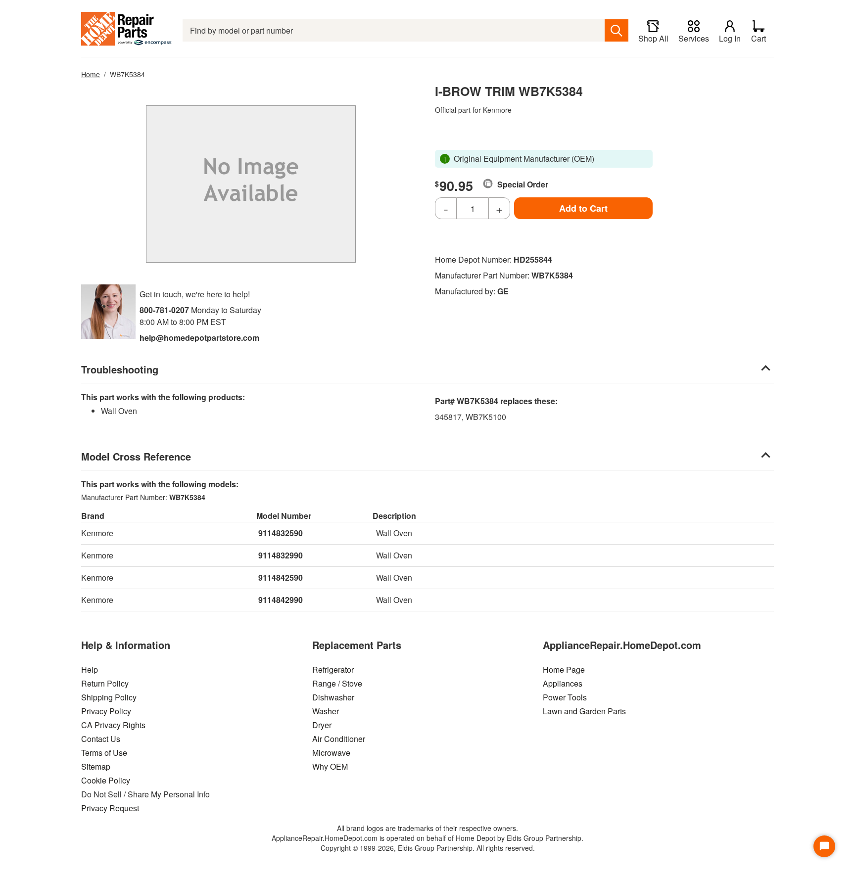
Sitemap (95, 766)
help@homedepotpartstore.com (199, 337)
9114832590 (280, 533)
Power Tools (565, 697)
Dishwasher (333, 697)
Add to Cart (583, 208)
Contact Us (100, 738)
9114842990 (280, 599)
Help (89, 669)
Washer (325, 711)
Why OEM (330, 766)
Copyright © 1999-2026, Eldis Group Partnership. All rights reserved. (428, 848)
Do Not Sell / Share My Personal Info (145, 794)
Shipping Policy (109, 697)
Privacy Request (110, 808)
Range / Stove (337, 683)
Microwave (331, 752)
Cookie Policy (105, 780)
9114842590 (280, 577)
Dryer (322, 725)
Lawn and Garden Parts (584, 711)
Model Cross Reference (136, 456)
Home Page (564, 669)
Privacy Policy (106, 711)
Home (90, 74)
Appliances (562, 683)
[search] (616, 30)
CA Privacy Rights (113, 725)
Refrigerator (333, 669)
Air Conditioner (338, 738)
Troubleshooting (119, 369)
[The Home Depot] (127, 30)
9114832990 (280, 555)
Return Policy (105, 683)
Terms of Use (104, 752)
